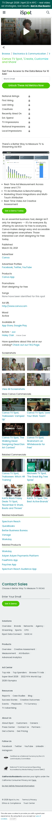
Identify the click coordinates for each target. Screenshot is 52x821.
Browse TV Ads (36, 672)
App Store (7, 325)
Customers (21, 723)
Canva (5, 257)
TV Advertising (9, 707)
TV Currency (30, 703)
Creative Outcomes (30, 699)
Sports (18, 630)
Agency (39, 626)
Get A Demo (11, 603)
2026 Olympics (9, 680)
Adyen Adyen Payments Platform (20, 555)
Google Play (20, 325)
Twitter (17, 267)
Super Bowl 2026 (10, 676)
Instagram (7, 750)
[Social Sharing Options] (4, 47)
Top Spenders (20, 672)
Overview (6, 626)
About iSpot (8, 723)
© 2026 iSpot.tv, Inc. (11, 799)
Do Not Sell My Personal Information (18, 786)
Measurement (9, 653)
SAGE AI (28, 634)
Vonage (6, 534)
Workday (7, 539)
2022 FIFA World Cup (31, 676)
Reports (6, 695)
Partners (36, 727)
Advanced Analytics (12, 657)
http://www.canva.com (14, 306)
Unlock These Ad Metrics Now (26, 85)
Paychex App (9, 564)
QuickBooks (8, 526)
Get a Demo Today (14, 210)
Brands (17, 626)
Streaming (7, 630)
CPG (26, 630)
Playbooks (16, 703)
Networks (28, 626)
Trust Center (29, 803)
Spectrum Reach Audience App (19, 568)
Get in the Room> (41, 5)
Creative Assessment (24, 649)
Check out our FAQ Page (25, 344)
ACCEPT (13, 819)
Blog (30, 695)
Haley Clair (8, 335)
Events (5, 703)
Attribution (24, 653)
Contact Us (23, 727)
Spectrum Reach (11, 521)
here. (34, 780)
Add (13, 332)
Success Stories (9, 699)
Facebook (7, 267)
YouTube (27, 267)
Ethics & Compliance (11, 803)
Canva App (8, 277)
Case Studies (19, 695)
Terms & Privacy (29, 799)
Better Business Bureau (15, 530)
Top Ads (6, 672)
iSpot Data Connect (12, 634)
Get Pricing (22, 731)
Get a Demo (8, 731)
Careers (34, 723)
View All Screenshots (13, 389)
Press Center (8, 727)
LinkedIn (40, 746)
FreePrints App (10, 560)
